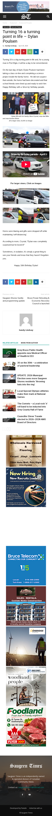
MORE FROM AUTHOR (29, 343)
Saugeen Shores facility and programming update (14, 299)
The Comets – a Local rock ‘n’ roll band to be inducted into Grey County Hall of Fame (32, 406)
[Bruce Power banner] (26, 6)
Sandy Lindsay (11, 46)
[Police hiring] (26, 506)
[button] (48, 16)
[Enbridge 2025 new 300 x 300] (26, 665)
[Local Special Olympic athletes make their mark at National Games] (9, 394)
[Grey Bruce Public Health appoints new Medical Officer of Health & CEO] (9, 353)
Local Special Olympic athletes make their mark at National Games (33, 394)
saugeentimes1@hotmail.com (31, 787)
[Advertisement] (26, 526)
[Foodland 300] (26, 745)
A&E (4, 410)
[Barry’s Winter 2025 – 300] (26, 625)
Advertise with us (35, 808)
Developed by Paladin (18, 808)
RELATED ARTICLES (10, 343)
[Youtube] (29, 794)
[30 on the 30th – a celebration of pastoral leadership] (9, 365)
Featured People (25, 23)
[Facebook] (22, 794)
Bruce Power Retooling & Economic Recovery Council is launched (38, 301)
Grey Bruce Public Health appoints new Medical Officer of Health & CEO (32, 353)
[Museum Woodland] (26, 705)
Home (5, 23)
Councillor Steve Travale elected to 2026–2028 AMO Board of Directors (31, 419)
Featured (13, 23)
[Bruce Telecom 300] (26, 585)
